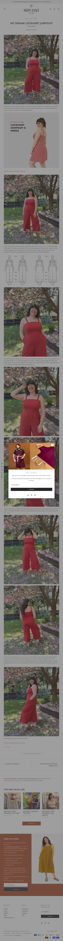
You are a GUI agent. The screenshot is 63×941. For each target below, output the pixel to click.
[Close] (52, 445)
